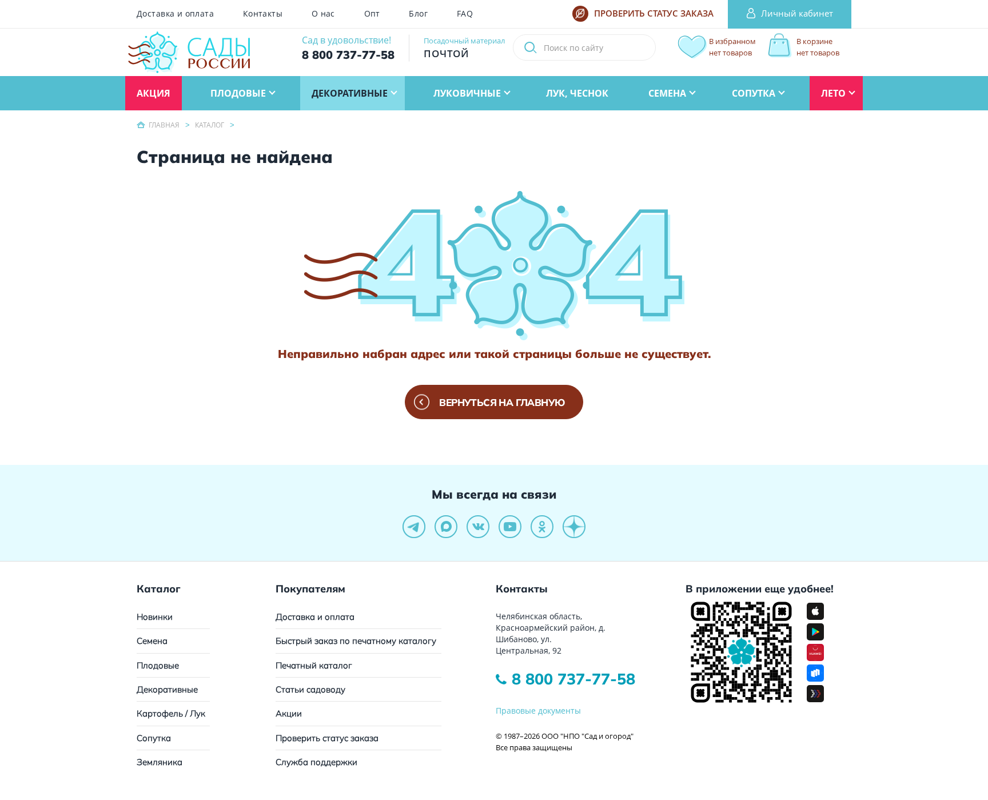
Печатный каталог (314, 665)
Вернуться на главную (502, 402)
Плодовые (158, 665)
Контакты (262, 14)
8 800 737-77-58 (573, 678)
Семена (152, 640)
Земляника (159, 762)
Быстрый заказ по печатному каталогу (356, 640)
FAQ (465, 14)
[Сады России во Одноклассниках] (542, 526)
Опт (372, 14)
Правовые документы (538, 710)
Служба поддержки (316, 762)
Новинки (155, 616)
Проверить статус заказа (327, 738)
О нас (323, 14)
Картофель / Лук (171, 713)
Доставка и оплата (175, 14)
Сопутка (154, 738)
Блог (418, 14)
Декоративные (167, 689)
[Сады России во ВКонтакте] (478, 526)
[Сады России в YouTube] (510, 526)
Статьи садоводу (310, 689)
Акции (289, 713)
